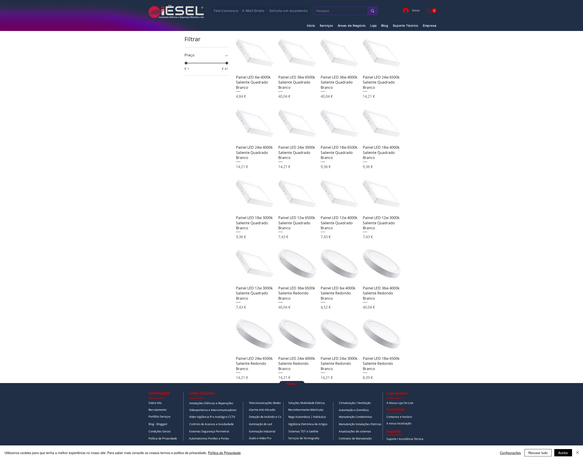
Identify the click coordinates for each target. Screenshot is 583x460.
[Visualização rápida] (255, 52)
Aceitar (563, 452)
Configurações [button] (510, 452)
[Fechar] (577, 452)
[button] (432, 10)
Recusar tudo (538, 452)
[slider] (186, 63)
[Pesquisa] (372, 11)
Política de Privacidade (224, 452)
